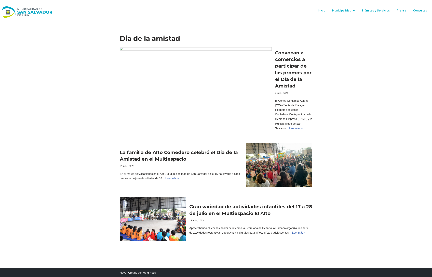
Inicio (321, 10)
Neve (123, 272)
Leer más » (296, 128)
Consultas (420, 10)
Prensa (401, 10)
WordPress (149, 272)
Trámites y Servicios (375, 10)
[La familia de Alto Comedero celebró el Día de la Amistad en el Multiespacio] (279, 165)
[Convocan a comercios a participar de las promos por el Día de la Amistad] (196, 90)
